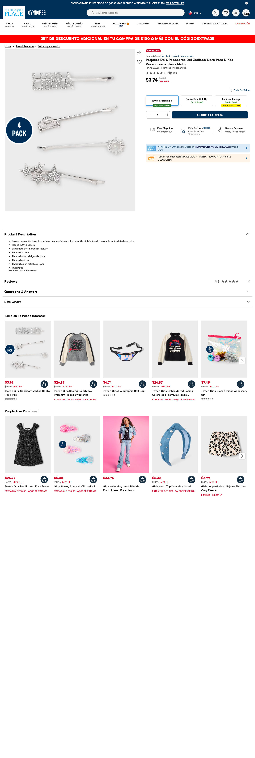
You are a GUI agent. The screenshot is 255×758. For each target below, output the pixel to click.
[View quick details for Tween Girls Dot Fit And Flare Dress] (44, 479)
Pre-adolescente (25, 46)
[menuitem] (9, 24)
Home (8, 46)
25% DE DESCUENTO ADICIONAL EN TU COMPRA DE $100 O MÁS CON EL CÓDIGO (127, 38)
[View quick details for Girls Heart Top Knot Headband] (191, 479)
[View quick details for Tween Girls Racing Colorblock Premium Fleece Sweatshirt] (93, 384)
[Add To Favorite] (139, 62)
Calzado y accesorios (49, 46)
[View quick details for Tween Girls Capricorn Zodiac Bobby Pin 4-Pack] (44, 384)
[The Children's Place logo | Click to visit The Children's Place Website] (14, 12)
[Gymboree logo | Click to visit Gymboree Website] (37, 12)
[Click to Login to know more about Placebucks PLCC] (247, 159)
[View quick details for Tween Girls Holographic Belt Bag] (142, 384)
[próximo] (242, 360)
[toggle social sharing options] (139, 53)
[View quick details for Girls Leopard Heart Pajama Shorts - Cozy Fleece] (240, 479)
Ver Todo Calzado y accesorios (178, 56)
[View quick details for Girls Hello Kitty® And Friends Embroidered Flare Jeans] (142, 479)
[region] (127, 3)
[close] (246, 3)
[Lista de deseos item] (227, 15)
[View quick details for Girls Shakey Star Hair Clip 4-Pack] (93, 479)
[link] (215, 12)
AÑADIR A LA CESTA (210, 115)
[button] (193, 13)
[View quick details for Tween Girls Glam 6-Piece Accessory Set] (240, 384)
